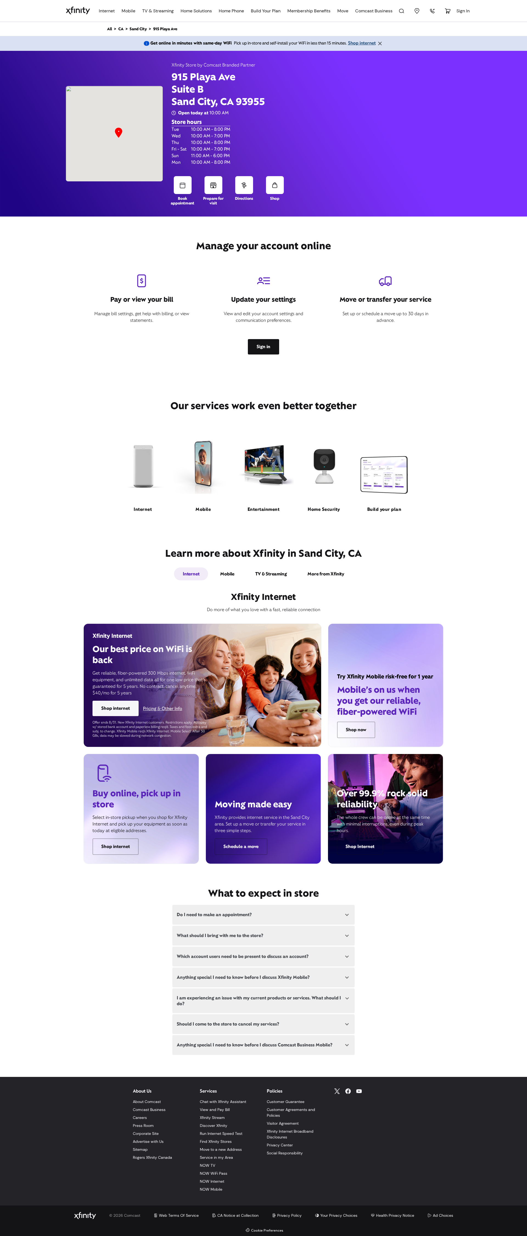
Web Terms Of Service (179, 1215)
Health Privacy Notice (395, 1215)
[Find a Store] (417, 11)
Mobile (128, 11)
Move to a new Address (221, 1149)
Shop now (356, 730)
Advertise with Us (148, 1141)
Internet (107, 11)
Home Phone (231, 11)
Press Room (143, 1125)
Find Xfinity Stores (216, 1141)
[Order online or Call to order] (432, 11)
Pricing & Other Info (162, 708)
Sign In (463, 11)
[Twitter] (337, 1091)
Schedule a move (241, 846)
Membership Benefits (308, 11)
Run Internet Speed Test (221, 1133)
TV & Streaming (158, 11)
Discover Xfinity (213, 1125)
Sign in (263, 347)
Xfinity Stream (212, 1117)
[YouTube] (359, 1091)
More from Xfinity (325, 574)
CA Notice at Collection (238, 1215)
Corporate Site (146, 1133)
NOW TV (207, 1165)
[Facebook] (348, 1091)
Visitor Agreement (283, 1123)
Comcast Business (374, 11)
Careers (140, 1117)
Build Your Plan (266, 11)
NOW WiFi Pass (213, 1173)
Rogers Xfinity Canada (152, 1157)
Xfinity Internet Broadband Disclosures (290, 1134)
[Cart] (447, 11)
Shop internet (362, 43)
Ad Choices (443, 1215)
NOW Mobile (211, 1189)
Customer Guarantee (285, 1101)
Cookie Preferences (267, 1230)
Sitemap (140, 1149)
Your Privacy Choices (338, 1215)
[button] (118, 133)
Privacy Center (280, 1145)
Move (342, 11)
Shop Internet (360, 846)
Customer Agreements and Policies (291, 1112)
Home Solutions (196, 11)
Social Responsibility (285, 1153)
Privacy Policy (289, 1215)
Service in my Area (216, 1157)
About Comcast (147, 1101)
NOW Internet (212, 1181)
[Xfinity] (78, 11)
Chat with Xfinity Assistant (223, 1101)
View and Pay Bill (215, 1109)
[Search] (401, 11)
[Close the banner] (380, 43)
